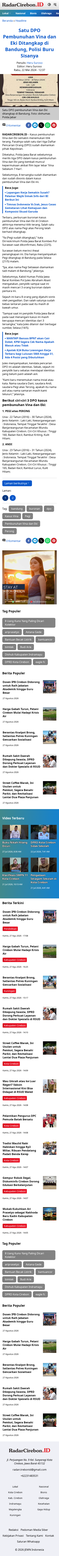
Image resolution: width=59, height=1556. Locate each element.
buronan (34, 508)
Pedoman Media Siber (34, 1530)
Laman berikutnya (16, 483)
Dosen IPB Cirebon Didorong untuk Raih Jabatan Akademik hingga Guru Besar (21, 687)
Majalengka (15, 1509)
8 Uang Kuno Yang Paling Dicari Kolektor (24, 622)
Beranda (7, 20)
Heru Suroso (35, 63)
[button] (6, 13)
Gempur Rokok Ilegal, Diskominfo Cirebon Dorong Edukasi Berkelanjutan (21, 1181)
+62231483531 (29, 1476)
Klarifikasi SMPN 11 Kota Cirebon (15, 877)
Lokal (5, 13)
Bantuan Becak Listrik (18, 639)
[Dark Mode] (49, 5)
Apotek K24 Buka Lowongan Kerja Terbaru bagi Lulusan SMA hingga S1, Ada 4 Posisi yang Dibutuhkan (29, 353)
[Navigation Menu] (55, 5)
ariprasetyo (12, 632)
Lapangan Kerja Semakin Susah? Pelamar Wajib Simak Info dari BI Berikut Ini (27, 196)
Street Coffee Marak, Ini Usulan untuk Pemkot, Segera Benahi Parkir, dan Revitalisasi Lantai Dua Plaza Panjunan (21, 790)
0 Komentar (13, 125)
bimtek (9, 647)
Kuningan (9, 990)
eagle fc (40, 662)
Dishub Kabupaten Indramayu (23, 654)
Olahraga (46, 13)
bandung (17, 508)
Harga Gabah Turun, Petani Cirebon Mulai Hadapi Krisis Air (21, 712)
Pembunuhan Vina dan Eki (21, 523)
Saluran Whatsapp (28, 1541)
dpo (49, 508)
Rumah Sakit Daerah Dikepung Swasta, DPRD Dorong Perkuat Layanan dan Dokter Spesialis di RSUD (21, 761)
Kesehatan (44, 1503)
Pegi (27, 516)
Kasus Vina (11, 516)
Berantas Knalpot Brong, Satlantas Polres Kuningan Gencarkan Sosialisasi (20, 736)
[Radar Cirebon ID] (22, 4)
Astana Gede (33, 632)
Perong (9, 531)
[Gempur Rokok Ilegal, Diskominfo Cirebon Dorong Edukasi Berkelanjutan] (49, 1182)
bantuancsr (45, 639)
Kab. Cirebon (15, 1498)
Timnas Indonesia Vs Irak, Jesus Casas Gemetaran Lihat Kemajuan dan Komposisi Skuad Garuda (30, 208)
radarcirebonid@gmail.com (30, 1469)
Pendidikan (10, 928)
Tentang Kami (34, 1535)
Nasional (20, 13)
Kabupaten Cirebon (15, 959)
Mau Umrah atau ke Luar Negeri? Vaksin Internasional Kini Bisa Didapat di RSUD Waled (19, 1086)
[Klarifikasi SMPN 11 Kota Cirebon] (15, 865)
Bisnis (33, 13)
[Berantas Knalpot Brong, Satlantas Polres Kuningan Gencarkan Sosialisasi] (49, 737)
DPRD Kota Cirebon (17, 662)
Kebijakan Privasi (13, 1535)
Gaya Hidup (43, 1509)
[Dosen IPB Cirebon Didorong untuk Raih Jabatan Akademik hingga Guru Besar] (49, 687)
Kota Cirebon (11, 1063)
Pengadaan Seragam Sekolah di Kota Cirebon (44, 878)
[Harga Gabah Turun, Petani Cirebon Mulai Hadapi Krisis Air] (49, 714)
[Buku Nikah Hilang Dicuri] (15, 832)
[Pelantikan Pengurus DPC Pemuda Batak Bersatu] (49, 1120)
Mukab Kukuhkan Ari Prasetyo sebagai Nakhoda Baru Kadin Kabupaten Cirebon (20, 1214)
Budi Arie (25, 647)
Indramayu (15, 1503)
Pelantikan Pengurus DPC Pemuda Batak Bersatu (19, 1117)
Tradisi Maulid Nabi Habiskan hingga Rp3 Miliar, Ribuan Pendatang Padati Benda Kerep (19, 1149)
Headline (20, 20)
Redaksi (13, 1530)
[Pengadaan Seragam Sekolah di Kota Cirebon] (44, 865)
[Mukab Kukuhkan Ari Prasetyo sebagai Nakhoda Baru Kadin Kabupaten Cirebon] (49, 1213)
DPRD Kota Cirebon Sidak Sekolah (43, 844)
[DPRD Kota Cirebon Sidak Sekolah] (44, 832)
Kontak (49, 1535)
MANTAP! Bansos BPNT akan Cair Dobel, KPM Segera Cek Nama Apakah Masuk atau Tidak (29, 342)
